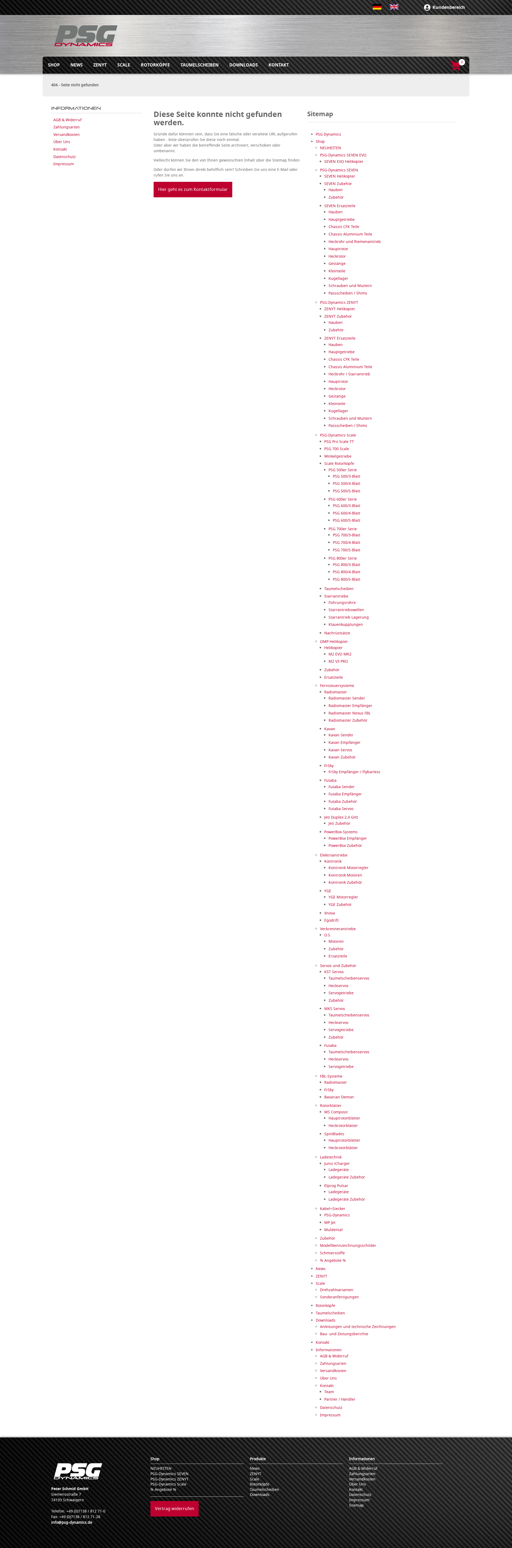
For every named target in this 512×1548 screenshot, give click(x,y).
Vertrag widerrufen (174, 1509)
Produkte (258, 1459)
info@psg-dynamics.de (71, 1522)
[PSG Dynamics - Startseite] (86, 35)
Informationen (362, 1459)
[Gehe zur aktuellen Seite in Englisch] (394, 7)
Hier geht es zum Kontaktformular (193, 189)
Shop (154, 1459)
